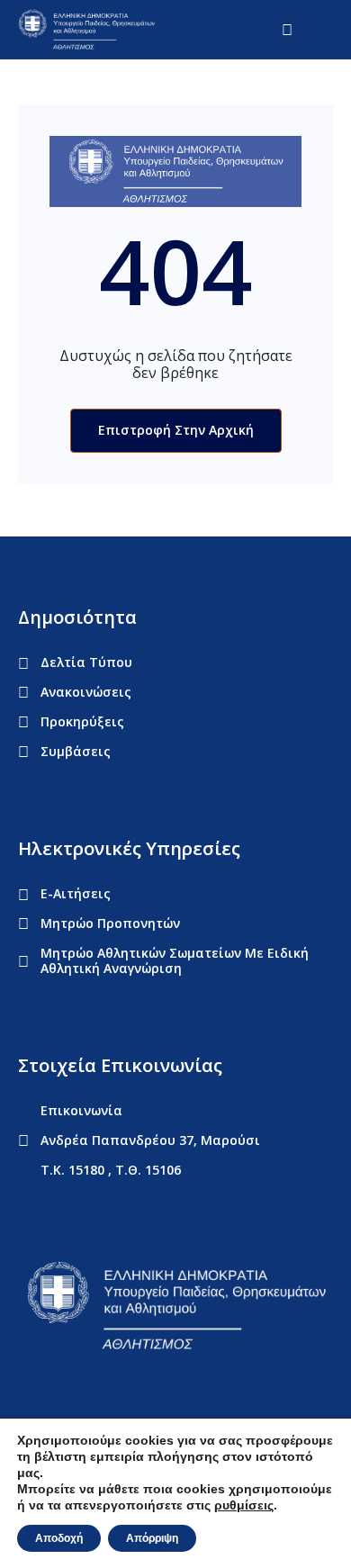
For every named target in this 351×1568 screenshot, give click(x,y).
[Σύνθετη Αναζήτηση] (293, 30)
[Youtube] (94, 1391)
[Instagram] (129, 1391)
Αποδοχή (59, 1538)
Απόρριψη (152, 1538)
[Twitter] (60, 1391)
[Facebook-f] (26, 1391)
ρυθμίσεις (244, 1505)
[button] (325, 29)
